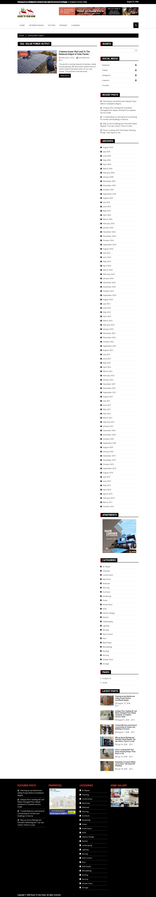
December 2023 (109, 282)
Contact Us (106, 678)
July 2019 (106, 477)
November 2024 (109, 236)
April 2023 (107, 316)
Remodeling (107, 647)
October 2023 (108, 291)
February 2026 (109, 173)
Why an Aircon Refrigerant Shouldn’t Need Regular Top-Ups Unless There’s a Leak (118, 124)
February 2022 (109, 375)
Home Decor (108, 604)
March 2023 (107, 320)
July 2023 (106, 304)
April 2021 (107, 413)
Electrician (107, 579)
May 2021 (107, 409)
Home (22, 25)
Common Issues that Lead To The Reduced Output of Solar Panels (74, 52)
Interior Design (36, 25)
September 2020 (109, 443)
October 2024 (108, 240)
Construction (108, 575)
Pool (104, 638)
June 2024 (107, 257)
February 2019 (109, 498)
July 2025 (106, 202)
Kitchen (51, 25)
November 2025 (109, 185)
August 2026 (108, 147)
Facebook (106, 65)
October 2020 (108, 439)
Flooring (106, 588)
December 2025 (109, 181)
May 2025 (107, 211)
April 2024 (107, 266)
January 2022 (108, 380)
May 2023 (107, 312)
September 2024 (109, 244)
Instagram (106, 75)
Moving (106, 630)
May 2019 (107, 485)
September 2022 (109, 346)
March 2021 (107, 418)
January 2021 (108, 426)
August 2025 (108, 198)
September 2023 (109, 295)
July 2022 (106, 354)
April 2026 (107, 164)
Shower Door (108, 659)
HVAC (105, 609)
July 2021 (106, 401)
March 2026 (107, 168)
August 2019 (108, 473)
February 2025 (109, 223)
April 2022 (107, 367)
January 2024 (108, 278)
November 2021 (109, 388)
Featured (106, 583)
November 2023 (109, 287)
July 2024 (106, 253)
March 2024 (107, 270)
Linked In (105, 80)
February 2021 (109, 422)
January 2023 (108, 329)
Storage (106, 664)
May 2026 (107, 160)
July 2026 (106, 151)
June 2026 (107, 156)
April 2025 (107, 215)
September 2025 (109, 194)
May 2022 (107, 363)
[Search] (136, 50)
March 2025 (107, 219)
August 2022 (108, 350)
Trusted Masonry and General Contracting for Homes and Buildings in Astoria (118, 118)
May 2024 (107, 261)
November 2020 (109, 435)
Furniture (106, 592)
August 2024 (108, 249)
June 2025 (107, 206)
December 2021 (109, 384)
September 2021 (109, 392)
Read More (64, 75)
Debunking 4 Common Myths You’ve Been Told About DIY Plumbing (125, 764)
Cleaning (75, 25)
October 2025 (108, 190)
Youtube (105, 85)
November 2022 (109, 337)
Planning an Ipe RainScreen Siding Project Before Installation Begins (118, 102)
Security (106, 655)
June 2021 (107, 405)
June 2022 (107, 359)
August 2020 (108, 447)
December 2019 (109, 456)
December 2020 (109, 430)
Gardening (107, 596)
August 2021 (108, 396)
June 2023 (107, 308)
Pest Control (108, 634)
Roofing (63, 25)
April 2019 (107, 489)
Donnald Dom (83, 58)
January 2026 (108, 177)
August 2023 (108, 299)
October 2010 (108, 506)
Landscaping (108, 621)
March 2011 (107, 502)
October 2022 (108, 342)
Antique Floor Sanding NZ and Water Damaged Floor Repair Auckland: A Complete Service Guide (52, 2)
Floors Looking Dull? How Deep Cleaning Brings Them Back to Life (118, 131)
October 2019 (108, 464)
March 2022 (107, 371)
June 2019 (107, 481)
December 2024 (109, 232)
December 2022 (109, 333)
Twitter (105, 70)
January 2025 (108, 227)
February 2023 (109, 325)
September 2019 (109, 468)
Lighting (106, 626)
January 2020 (108, 451)
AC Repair (106, 566)
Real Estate (107, 642)
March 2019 (107, 494)
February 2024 (109, 274)
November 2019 (109, 460)
